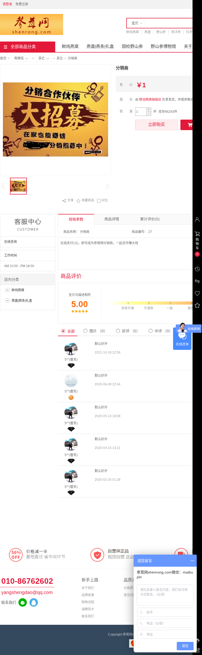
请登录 (7, 4)
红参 (189, 32)
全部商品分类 (23, 46)
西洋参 (176, 32)
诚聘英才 (88, 609)
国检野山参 (132, 46)
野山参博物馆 (163, 46)
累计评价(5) (150, 219)
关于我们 (88, 588)
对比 (102, 200)
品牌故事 (88, 595)
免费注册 (22, 4)
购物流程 (88, 602)
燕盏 (147, 32)
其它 (41, 58)
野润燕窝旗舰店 (150, 99)
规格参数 (76, 219)
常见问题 (130, 595)
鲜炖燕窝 (132, 32)
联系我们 (88, 616)
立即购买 (156, 124)
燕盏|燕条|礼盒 (100, 46)
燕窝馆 (19, 58)
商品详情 (111, 219)
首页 (3, 58)
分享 (68, 200)
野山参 (161, 32)
